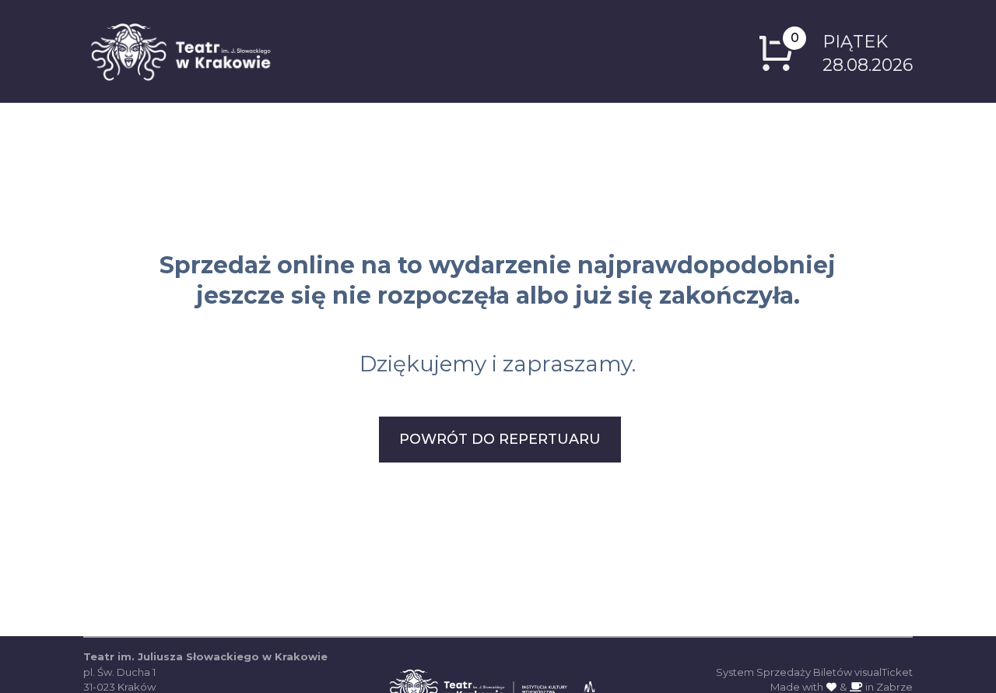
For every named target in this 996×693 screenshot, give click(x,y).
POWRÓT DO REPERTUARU (500, 439)
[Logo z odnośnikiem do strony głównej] (180, 52)
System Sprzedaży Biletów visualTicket (814, 672)
